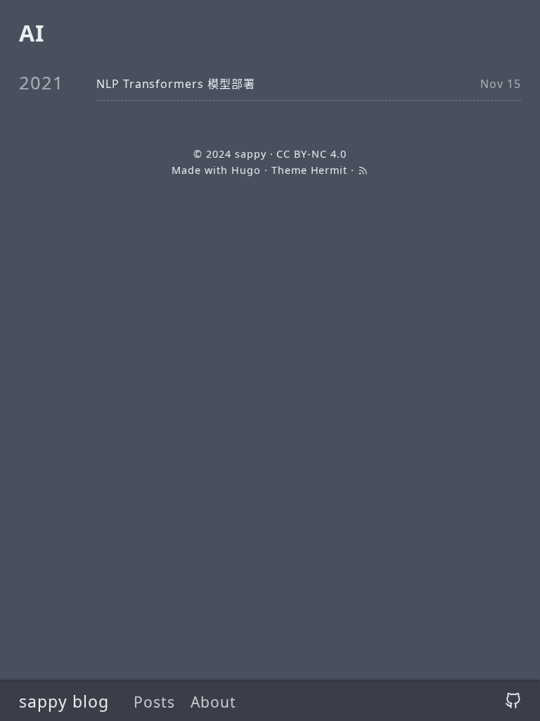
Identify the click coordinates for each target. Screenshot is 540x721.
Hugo (246, 170)
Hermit (329, 170)
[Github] (513, 701)
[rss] (363, 170)
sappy (250, 154)
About (213, 701)
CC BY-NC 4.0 (311, 154)
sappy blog (64, 701)
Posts (154, 701)
